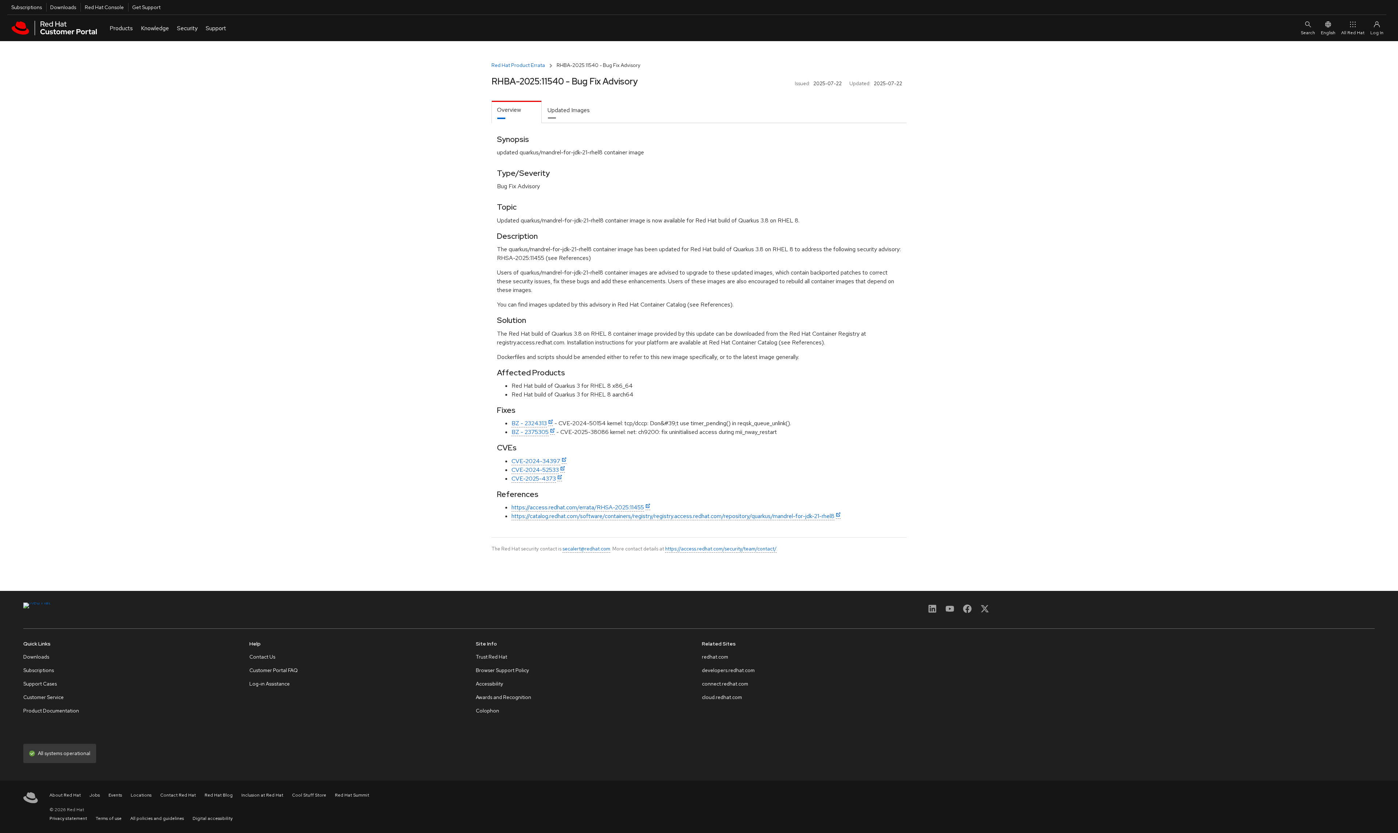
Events (115, 795)
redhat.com (715, 657)
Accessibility (489, 683)
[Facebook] (967, 611)
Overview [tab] (509, 110)
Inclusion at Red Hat (262, 795)
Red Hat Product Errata (518, 65)
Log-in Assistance (269, 683)
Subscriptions (26, 7)
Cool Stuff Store (309, 795)
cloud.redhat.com (722, 697)
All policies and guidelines (157, 818)
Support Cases (40, 683)
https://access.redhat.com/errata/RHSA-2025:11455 (578, 507)
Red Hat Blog (219, 795)
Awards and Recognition (503, 697)
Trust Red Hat (491, 657)
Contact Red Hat (178, 795)
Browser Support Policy (502, 670)
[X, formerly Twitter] (984, 611)
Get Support (146, 7)
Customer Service (43, 697)
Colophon (487, 710)
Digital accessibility (213, 818)
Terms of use (109, 818)
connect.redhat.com (725, 683)
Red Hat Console (104, 7)
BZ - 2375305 (530, 432)
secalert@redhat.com (586, 548)
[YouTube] (949, 611)
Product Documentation (51, 710)
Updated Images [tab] (569, 110)
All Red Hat (1353, 33)
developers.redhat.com (728, 670)
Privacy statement (68, 818)
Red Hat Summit (352, 795)
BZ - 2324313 (529, 423)
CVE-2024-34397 (536, 461)
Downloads (63, 7)
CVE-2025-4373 (534, 478)
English (1328, 33)
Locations (141, 795)
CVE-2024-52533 (535, 470)
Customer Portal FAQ (273, 670)
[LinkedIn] (932, 611)
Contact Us (262, 657)
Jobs (95, 795)
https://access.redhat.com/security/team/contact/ (721, 548)
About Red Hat (65, 795)
